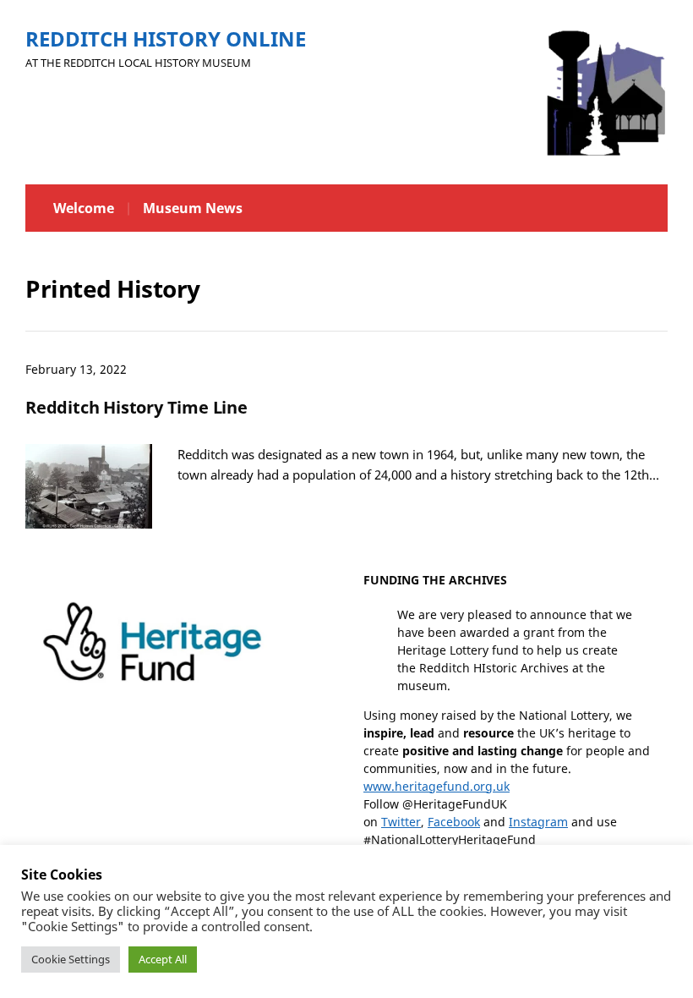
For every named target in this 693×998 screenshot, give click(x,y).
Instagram (538, 822)
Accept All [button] (163, 959)
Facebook (454, 822)
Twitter (401, 822)
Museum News (193, 208)
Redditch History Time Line (136, 407)
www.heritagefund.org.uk (436, 786)
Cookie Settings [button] (70, 959)
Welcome (83, 208)
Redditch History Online (165, 38)
